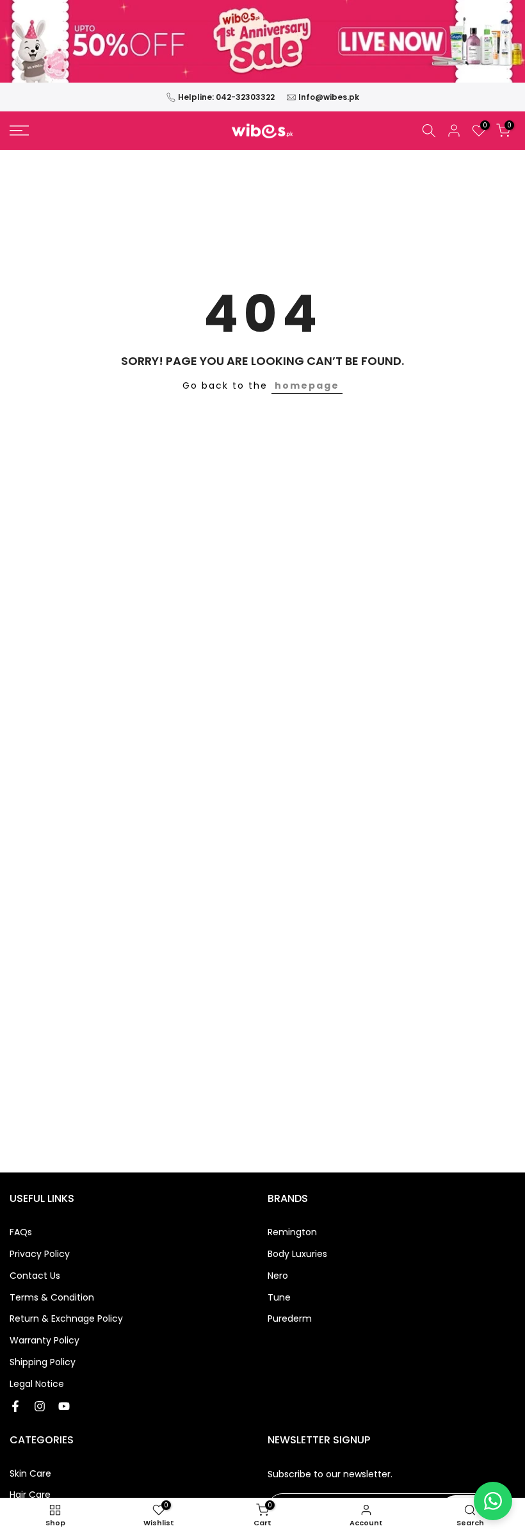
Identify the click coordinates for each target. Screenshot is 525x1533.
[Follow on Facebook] (15, 1406)
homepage (307, 385)
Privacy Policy (40, 1254)
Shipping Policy (43, 1362)
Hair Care (30, 1495)
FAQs (21, 1232)
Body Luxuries (297, 1254)
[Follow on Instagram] (39, 1406)
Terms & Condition (52, 1298)
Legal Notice (37, 1384)
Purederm (290, 1319)
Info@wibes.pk (328, 97)
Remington (292, 1232)
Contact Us (35, 1276)
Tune (279, 1298)
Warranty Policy (44, 1340)
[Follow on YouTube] (64, 1406)
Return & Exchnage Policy (66, 1319)
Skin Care (30, 1474)
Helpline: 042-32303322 (226, 97)
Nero (278, 1276)
